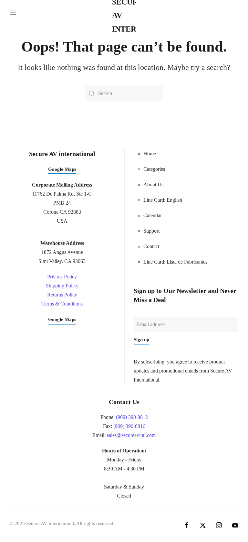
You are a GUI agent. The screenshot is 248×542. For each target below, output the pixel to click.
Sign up (141, 339)
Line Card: (175, 262)
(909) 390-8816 (129, 426)
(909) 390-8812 (132, 417)
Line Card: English (162, 200)
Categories (154, 169)
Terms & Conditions (62, 303)
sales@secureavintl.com (131, 435)
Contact (151, 246)
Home (149, 153)
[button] (13, 13)
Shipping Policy (62, 285)
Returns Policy (62, 294)
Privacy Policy (62, 276)
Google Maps (62, 169)
